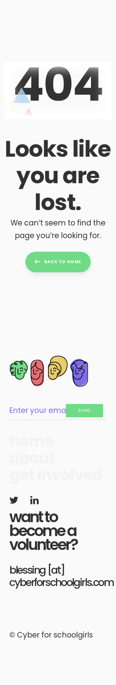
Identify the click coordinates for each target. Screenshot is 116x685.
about (32, 458)
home (31, 441)
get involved (56, 474)
